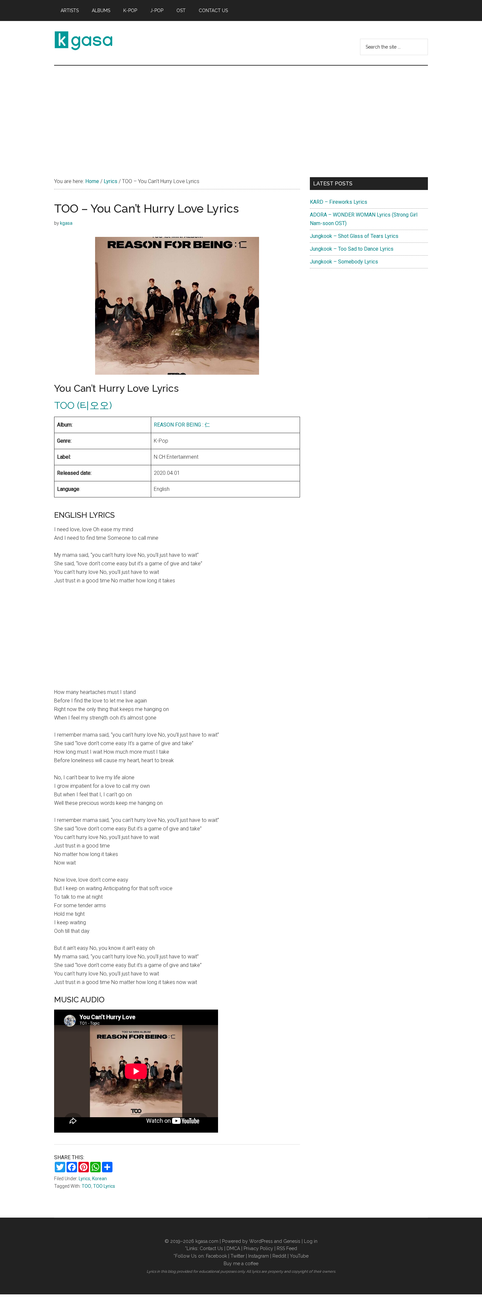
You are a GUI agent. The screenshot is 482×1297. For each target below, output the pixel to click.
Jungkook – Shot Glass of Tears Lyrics (354, 236)
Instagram (258, 1256)
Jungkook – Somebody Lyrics (344, 262)
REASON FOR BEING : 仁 (182, 425)
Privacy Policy (258, 1248)
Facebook (216, 1256)
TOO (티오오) (83, 405)
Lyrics (84, 1178)
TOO (86, 1186)
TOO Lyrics (104, 1186)
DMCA (233, 1248)
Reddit (279, 1256)
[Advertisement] (241, 115)
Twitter (238, 1256)
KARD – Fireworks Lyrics (338, 202)
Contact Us (211, 1248)
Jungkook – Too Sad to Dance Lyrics (351, 249)
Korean (99, 1178)
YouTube (299, 1256)
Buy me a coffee (241, 1263)
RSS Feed (287, 1248)
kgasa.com (206, 1241)
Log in (310, 1241)
